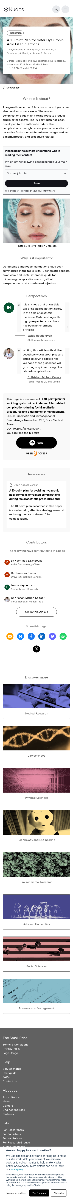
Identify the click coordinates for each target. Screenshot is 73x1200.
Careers (8, 1105)
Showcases (12, 87)
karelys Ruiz (34, 245)
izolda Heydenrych (39, 335)
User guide (9, 1073)
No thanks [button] (58, 1192)
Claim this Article (36, 612)
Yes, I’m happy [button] (39, 1192)
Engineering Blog (14, 1110)
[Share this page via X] (36, 648)
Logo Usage (10, 1053)
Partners (8, 1114)
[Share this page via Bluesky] (20, 636)
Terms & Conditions (15, 1044)
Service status (12, 1068)
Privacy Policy (11, 1048)
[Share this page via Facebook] (31, 636)
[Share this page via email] (9, 636)
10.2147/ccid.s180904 (24, 68)
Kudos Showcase (14, 1146)
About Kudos (11, 1097)
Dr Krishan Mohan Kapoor (44, 377)
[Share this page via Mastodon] (52, 636)
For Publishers (12, 1134)
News (6, 1101)
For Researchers (13, 1130)
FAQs (6, 1077)
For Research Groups (16, 1142)
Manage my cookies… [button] (17, 1192)
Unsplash (51, 245)
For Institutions (12, 1138)
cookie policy (17, 1169)
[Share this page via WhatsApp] (63, 636)
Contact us (10, 1081)
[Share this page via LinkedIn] (41, 636)
